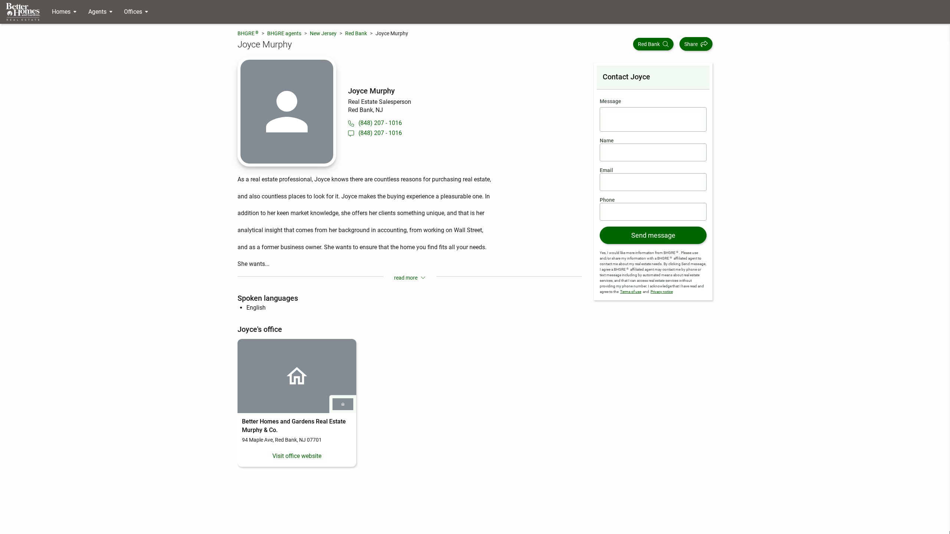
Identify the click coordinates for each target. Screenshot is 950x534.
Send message (653, 235)
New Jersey (323, 33)
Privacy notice (662, 292)
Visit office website (296, 455)
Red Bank (356, 33)
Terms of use (630, 292)
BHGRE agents (284, 33)
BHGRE (248, 33)
